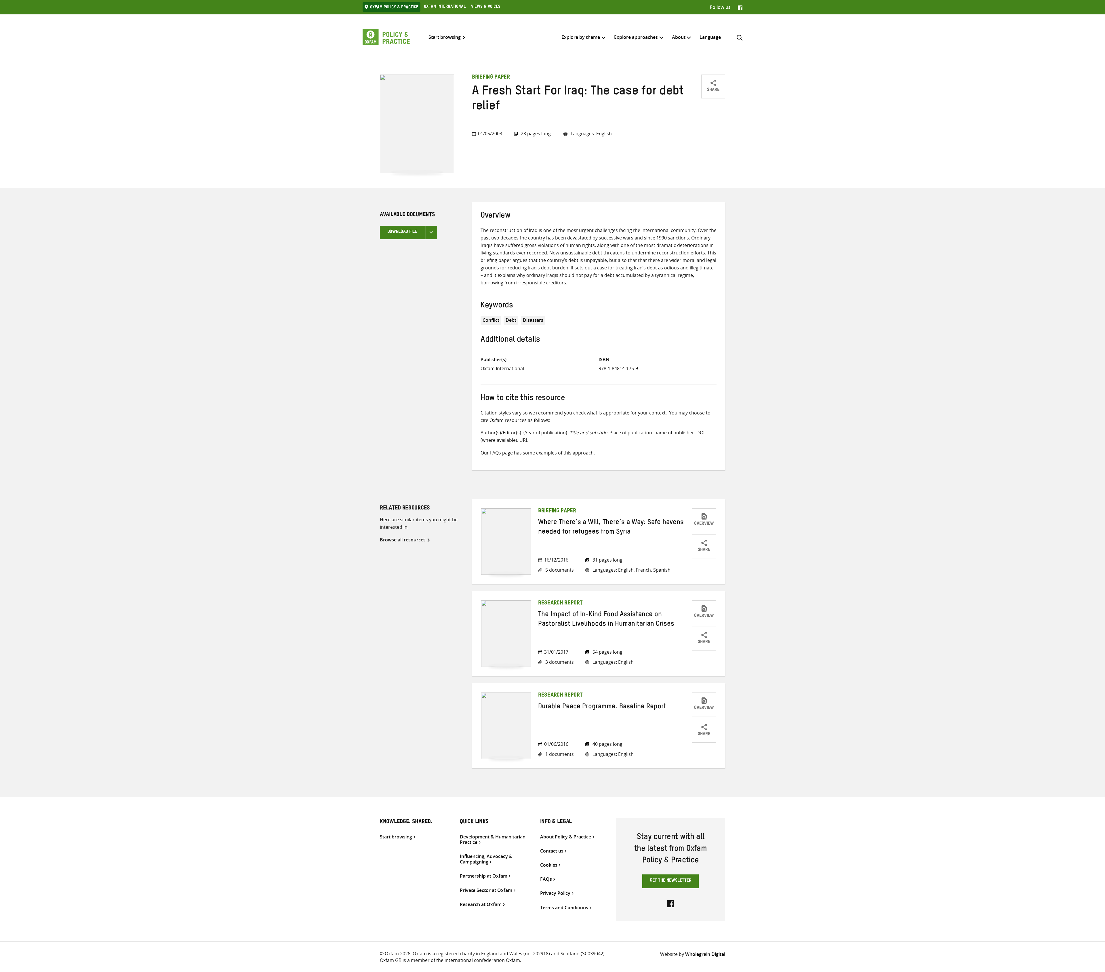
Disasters (533, 320)
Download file (402, 232)
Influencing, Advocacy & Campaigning (486, 859)
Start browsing (444, 37)
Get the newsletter (670, 881)
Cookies (548, 865)
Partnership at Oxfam (483, 876)
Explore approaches (636, 37)
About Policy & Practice (565, 837)
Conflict (491, 320)
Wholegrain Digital (705, 954)
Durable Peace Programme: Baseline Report (602, 707)
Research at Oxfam (481, 904)
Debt (511, 320)
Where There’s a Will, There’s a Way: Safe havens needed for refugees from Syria (611, 528)
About (678, 37)
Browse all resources (403, 540)
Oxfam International (445, 7)
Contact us (551, 851)
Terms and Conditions (564, 907)
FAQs (495, 453)
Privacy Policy (555, 893)
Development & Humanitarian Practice (492, 839)
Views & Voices (485, 7)
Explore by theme (580, 37)
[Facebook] (740, 7)
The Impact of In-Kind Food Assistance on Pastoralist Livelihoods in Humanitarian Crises (606, 620)
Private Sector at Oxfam (486, 890)
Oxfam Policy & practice (394, 8)
